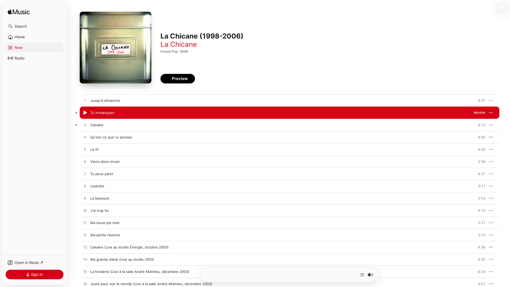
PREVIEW (479, 100)
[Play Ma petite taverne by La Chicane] (85, 235)
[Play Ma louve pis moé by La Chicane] (85, 223)
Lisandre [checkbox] (97, 186)
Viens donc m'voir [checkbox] (105, 161)
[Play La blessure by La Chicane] (85, 198)
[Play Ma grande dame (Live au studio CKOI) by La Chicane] (85, 259)
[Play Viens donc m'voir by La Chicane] (85, 161)
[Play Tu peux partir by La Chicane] (85, 174)
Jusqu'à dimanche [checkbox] (105, 100)
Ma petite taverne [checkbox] (105, 235)
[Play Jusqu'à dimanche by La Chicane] (85, 100)
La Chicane (178, 44)
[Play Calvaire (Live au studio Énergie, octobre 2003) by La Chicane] (85, 247)
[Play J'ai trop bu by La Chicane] (85, 210)
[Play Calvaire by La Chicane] (85, 125)
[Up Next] (362, 274)
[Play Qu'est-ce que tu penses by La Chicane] (85, 137)
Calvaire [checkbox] (96, 125)
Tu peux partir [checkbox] (101, 174)
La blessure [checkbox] (99, 198)
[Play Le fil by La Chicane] (85, 149)
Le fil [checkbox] (94, 149)
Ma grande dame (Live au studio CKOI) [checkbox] (122, 259)
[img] (19, 12)
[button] (34, 26)
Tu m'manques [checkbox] (102, 113)
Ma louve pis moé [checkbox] (105, 223)
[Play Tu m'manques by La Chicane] (85, 113)
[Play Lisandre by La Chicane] (85, 186)
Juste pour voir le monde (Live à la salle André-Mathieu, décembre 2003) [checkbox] (151, 284)
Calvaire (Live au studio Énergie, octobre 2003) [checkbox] (129, 247)
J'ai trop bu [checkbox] (99, 210)
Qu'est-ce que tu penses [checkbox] (111, 137)
